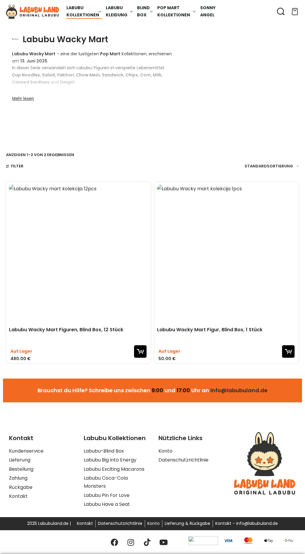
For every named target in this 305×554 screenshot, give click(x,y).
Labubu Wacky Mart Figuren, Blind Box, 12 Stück (66, 330)
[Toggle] (23, 98)
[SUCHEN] (281, 11)
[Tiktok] (147, 542)
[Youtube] (163, 542)
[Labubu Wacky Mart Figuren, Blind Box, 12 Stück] (78, 254)
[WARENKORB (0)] (295, 11)
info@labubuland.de (238, 390)
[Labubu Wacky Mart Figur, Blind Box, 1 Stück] (226, 254)
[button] (140, 351)
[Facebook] (114, 542)
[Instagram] (130, 542)
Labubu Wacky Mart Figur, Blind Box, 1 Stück (209, 330)
